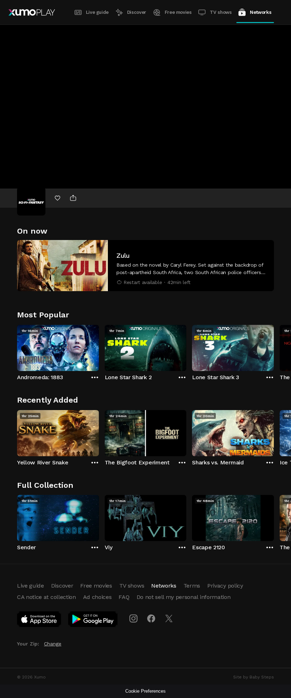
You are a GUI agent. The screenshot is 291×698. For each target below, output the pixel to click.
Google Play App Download (93, 620)
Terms (191, 585)
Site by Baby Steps (253, 677)
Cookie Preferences (145, 691)
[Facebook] (151, 618)
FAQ (124, 597)
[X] (169, 618)
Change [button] (52, 644)
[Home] (32, 12)
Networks (260, 12)
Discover (136, 12)
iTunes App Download (39, 620)
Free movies (178, 12)
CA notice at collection (46, 597)
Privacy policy (225, 585)
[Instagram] (133, 618)
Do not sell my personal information (184, 597)
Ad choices (97, 597)
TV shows (220, 12)
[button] (145, 265)
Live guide (97, 12)
